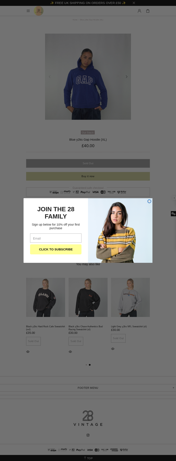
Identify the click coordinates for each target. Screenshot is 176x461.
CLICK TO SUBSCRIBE (56, 249)
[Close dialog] (149, 201)
